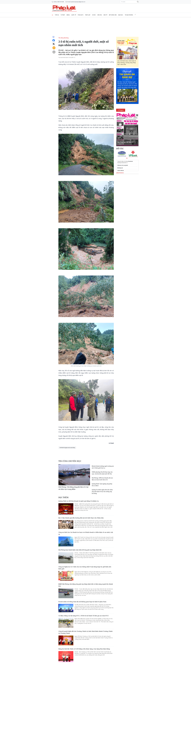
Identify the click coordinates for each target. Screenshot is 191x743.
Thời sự (57, 15)
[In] (53, 52)
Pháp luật (87, 15)
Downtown (130, 161)
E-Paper (121, 110)
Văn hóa (99, 15)
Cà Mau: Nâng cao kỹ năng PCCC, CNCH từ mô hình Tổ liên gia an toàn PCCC (83, 616)
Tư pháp (63, 15)
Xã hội (94, 15)
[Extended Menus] (135, 14)
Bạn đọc (120, 15)
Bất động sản (113, 15)
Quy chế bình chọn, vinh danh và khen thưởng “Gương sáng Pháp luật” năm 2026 (126, 62)
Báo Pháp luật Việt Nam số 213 (126, 142)
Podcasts (80, 15)
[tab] (127, 158)
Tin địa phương (129, 15)
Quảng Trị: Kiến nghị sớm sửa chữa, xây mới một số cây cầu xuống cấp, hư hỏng (102, 491)
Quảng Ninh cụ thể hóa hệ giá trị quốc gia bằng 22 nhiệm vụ (78, 501)
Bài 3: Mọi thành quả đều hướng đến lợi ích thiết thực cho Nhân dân (81, 518)
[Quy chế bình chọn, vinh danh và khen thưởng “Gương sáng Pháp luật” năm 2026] (127, 52)
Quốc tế (73, 15)
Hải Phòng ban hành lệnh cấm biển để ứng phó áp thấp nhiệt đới (79, 550)
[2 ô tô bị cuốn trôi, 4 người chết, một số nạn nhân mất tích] (64, 8)
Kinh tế (105, 15)
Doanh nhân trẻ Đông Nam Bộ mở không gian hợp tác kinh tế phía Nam (82, 602)
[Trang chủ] (52, 14)
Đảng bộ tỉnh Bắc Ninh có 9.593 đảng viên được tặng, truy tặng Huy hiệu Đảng (84, 649)
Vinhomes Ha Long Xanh (122, 165)
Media (68, 15)
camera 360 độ (120, 170)
